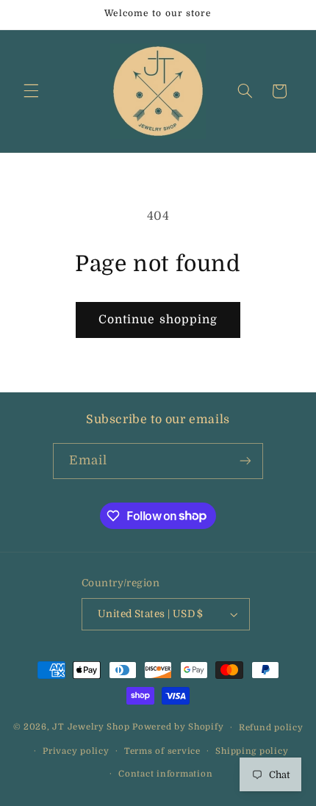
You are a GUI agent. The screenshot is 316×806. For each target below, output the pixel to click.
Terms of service (162, 751)
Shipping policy (251, 751)
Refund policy (271, 728)
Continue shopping (158, 319)
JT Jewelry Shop (90, 727)
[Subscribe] (245, 461)
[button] (31, 91)
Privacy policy (76, 751)
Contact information (165, 774)
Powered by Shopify (177, 727)
